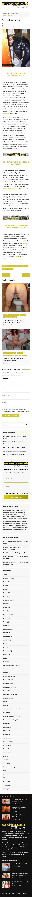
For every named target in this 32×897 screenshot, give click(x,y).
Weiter (25, 275)
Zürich (5, 789)
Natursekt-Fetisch (23, 265)
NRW (4, 705)
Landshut (5, 654)
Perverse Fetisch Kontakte (20, 26)
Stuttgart (5, 752)
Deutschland (7, 314)
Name (4, 388)
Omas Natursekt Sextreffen (10, 709)
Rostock (5, 730)
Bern (4, 589)
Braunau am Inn (7, 600)
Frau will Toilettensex (9, 265)
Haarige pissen (7, 629)
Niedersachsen (15, 314)
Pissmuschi (6, 113)
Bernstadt (6, 593)
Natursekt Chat (7, 680)
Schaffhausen (7, 741)
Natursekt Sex (7, 691)
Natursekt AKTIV (8, 676)
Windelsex (6, 778)
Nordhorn (23, 314)
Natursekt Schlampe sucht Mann (18, 553)
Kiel (4, 643)
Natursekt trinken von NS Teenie (21, 864)
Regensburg (6, 723)
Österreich (6, 712)
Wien (4, 774)
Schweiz (5, 745)
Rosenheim (6, 727)
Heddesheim (6, 636)
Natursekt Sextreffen (8, 26)
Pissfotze (8, 191)
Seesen (5, 749)
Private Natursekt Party (21, 355)
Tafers (5, 759)
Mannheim (6, 661)
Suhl (4, 756)
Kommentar (5, 378)
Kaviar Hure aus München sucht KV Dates (15, 451)
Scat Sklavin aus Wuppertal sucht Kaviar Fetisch (14, 437)
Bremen (5, 603)
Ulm (4, 770)
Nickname (9, 478)
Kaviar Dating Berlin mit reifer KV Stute (14, 447)
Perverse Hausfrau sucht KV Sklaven (13, 454)
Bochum (5, 596)
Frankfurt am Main (8, 614)
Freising (5, 622)
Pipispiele (24, 243)
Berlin (5, 585)
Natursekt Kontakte (8, 687)
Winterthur (6, 781)
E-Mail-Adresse (6, 395)
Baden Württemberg (8, 578)
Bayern (13, 353)
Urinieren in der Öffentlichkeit (10, 188)
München (5, 672)
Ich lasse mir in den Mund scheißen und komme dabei (14, 442)
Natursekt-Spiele (8, 269)
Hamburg (5, 632)
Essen (5, 611)
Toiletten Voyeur (7, 767)
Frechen (5, 618)
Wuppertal (6, 785)
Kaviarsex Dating (20, 512)
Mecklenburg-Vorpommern (10, 665)
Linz (4, 658)
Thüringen (6, 763)
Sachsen (5, 738)
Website (4, 402)
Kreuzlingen (6, 651)
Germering (19, 353)
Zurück (7, 275)
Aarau (5, 574)
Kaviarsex (6, 640)
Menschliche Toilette (9, 669)
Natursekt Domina (8, 683)
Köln (4, 647)
